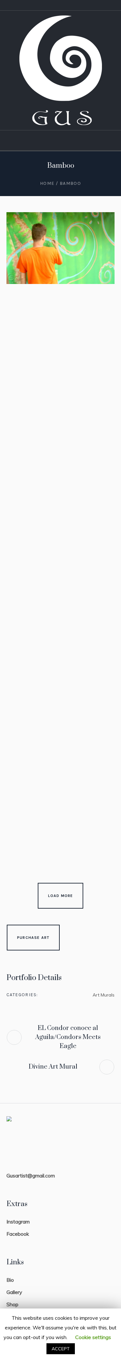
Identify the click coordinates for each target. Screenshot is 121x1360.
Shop (12, 1304)
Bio (10, 1280)
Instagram (18, 1221)
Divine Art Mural (53, 1067)
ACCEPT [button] (61, 1349)
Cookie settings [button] (93, 1337)
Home (47, 183)
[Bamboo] (60, 248)
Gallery (14, 1292)
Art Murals (104, 995)
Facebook (17, 1234)
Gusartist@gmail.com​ (30, 1175)
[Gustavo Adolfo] (60, 70)
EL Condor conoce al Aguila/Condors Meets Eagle (68, 1037)
